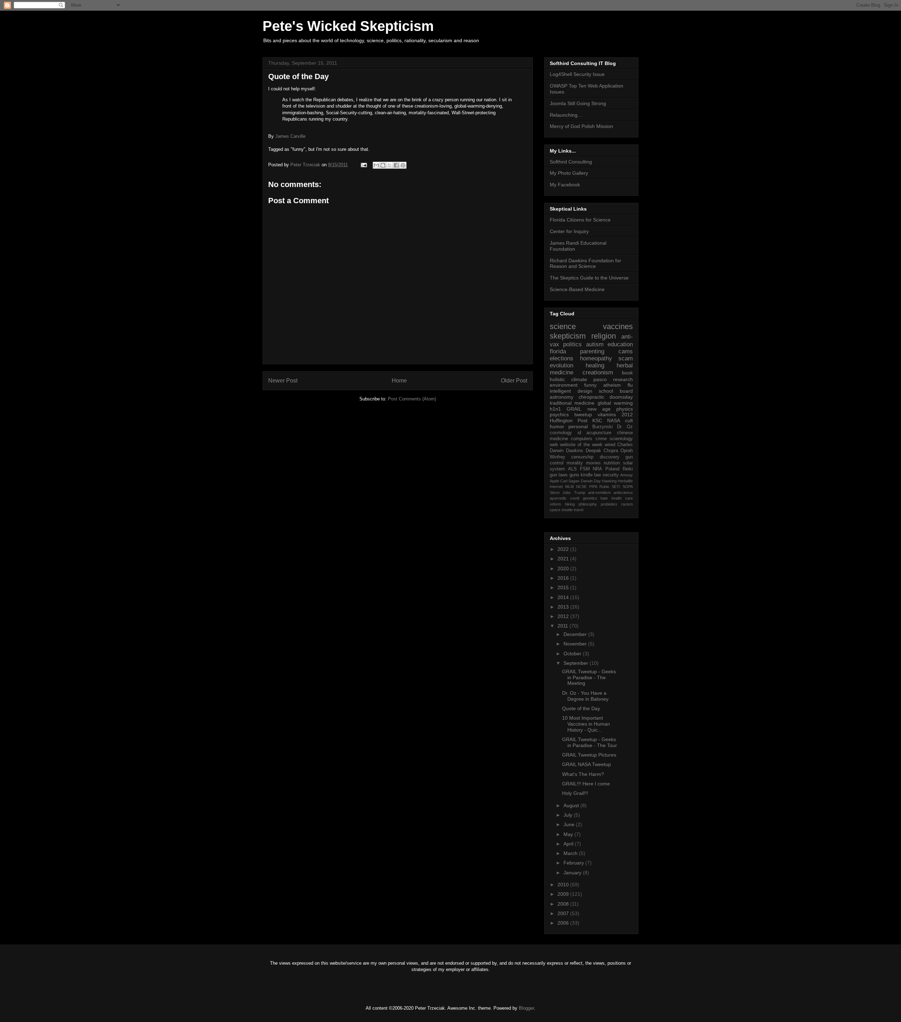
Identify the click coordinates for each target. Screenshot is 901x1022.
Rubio (604, 486)
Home (399, 381)
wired (610, 444)
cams (625, 351)
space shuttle (561, 510)
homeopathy (596, 358)
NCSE (581, 486)
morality (575, 463)
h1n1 (555, 409)
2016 (563, 578)
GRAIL (574, 409)
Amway (626, 475)
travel (578, 510)
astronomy (561, 397)
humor (557, 426)
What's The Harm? (583, 774)
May (568, 834)
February (574, 863)
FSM (585, 469)
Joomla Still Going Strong (578, 103)
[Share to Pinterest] (403, 165)
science (563, 326)
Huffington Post (568, 420)
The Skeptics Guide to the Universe (589, 278)
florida (558, 351)
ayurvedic (558, 498)
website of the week (581, 444)
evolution (561, 365)
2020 (563, 568)
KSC (597, 420)
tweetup (583, 414)
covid (574, 498)
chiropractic (591, 397)
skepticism (568, 336)
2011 (563, 626)
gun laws (559, 475)
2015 (563, 587)
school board (616, 391)
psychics (559, 414)
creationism (597, 372)
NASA (613, 420)
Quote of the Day (581, 708)
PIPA (593, 486)
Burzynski (602, 426)
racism (627, 504)
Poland (612, 469)
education (620, 344)
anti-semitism (599, 492)
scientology (621, 438)
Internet (556, 486)
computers (581, 438)
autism (595, 344)
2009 (563, 894)
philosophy (588, 504)
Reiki (628, 469)
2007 (563, 913)
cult (629, 420)
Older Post (514, 381)
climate (579, 379)
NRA (597, 469)
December (575, 634)
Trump (579, 492)
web (554, 444)
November (575, 644)
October (573, 653)
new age (599, 409)
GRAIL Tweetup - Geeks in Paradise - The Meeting (589, 677)
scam (625, 358)
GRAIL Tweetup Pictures (589, 755)
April (569, 844)
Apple (554, 481)
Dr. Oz (625, 426)
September (576, 663)
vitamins (607, 414)
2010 (563, 884)
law (597, 475)
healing (595, 365)
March (571, 853)
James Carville (290, 136)
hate (604, 498)
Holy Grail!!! (575, 793)
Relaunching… (566, 115)
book (627, 372)
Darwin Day (591, 481)
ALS (572, 469)
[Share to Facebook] (396, 165)
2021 (563, 558)
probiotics (609, 504)
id (579, 432)
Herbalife (625, 481)
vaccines (618, 326)
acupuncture (598, 432)
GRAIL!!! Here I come (586, 783)
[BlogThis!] (382, 165)
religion (603, 336)
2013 (563, 607)
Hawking (609, 481)
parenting (592, 351)
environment (564, 385)
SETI (616, 486)
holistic (557, 379)
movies (593, 463)
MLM (569, 486)
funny (590, 385)
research (623, 379)
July (568, 815)
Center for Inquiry (569, 231)
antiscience (623, 492)
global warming (615, 403)
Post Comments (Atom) (412, 398)
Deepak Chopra (602, 450)
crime (601, 438)
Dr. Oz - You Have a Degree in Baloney (585, 696)
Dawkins (574, 450)
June (569, 824)
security (611, 475)
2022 (563, 549)
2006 (563, 923)
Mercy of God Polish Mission (581, 126)
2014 (563, 597)
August (571, 805)
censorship (582, 457)
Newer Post (282, 381)
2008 (563, 904)
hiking (570, 504)
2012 (627, 414)
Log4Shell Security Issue (577, 74)
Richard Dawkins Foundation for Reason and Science (585, 263)
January (573, 872)
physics (624, 409)
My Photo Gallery (569, 173)
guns (574, 475)
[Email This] (376, 165)
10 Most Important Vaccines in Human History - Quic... (586, 724)
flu (630, 385)
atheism (612, 385)
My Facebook (565, 184)
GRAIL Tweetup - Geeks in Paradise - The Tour (589, 742)
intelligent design (571, 391)
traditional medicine (572, 403)
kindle (587, 475)
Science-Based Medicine (577, 289)
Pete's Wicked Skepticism (348, 26)
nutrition (612, 463)
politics (572, 344)
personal (578, 426)
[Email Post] (363, 164)
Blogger (526, 1008)
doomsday (621, 397)
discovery (609, 457)
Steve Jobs (560, 492)
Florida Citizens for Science (580, 220)
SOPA (628, 486)
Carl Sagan (569, 481)
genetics (590, 498)
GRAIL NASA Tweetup (586, 764)
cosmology (561, 432)
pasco (600, 379)
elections (561, 358)
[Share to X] (389, 165)
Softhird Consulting (571, 162)
